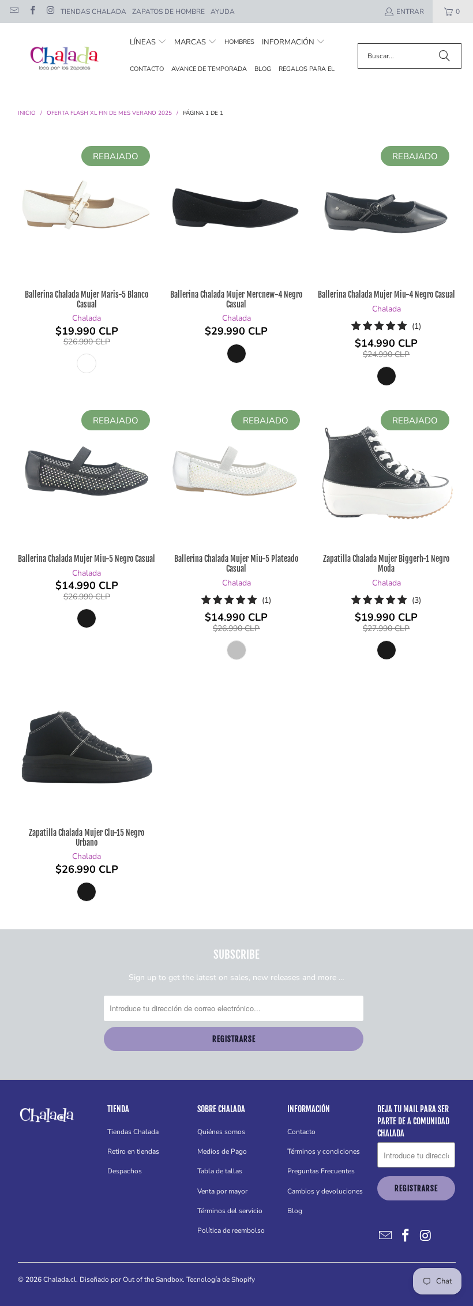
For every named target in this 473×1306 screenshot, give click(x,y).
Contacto (301, 1131)
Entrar (410, 11)
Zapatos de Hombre (168, 11)
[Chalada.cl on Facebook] (31, 11)
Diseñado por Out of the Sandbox (131, 1279)
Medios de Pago (222, 1151)
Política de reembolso (231, 1230)
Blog (294, 1210)
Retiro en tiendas (133, 1151)
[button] (148, 42)
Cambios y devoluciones (325, 1191)
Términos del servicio (229, 1210)
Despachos (124, 1171)
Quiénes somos (221, 1131)
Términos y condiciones (323, 1151)
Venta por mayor (222, 1191)
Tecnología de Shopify (220, 1279)
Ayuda (223, 11)
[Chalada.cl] (65, 56)
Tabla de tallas (219, 1171)
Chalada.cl (59, 1279)
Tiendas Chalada (93, 11)
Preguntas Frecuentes (321, 1171)
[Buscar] (444, 56)
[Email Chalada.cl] (13, 11)
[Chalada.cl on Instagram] (50, 11)
